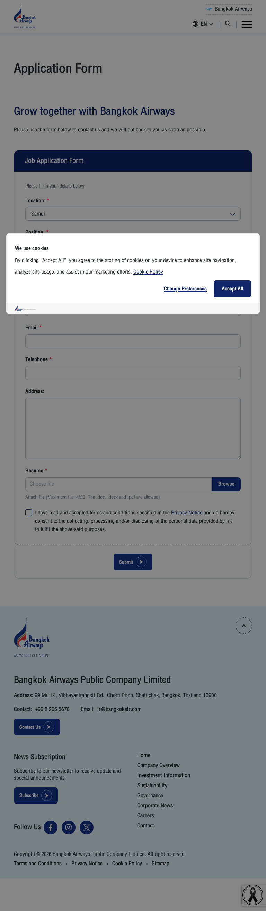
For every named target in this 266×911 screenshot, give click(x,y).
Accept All (232, 288)
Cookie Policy (148, 271)
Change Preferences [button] (185, 288)
